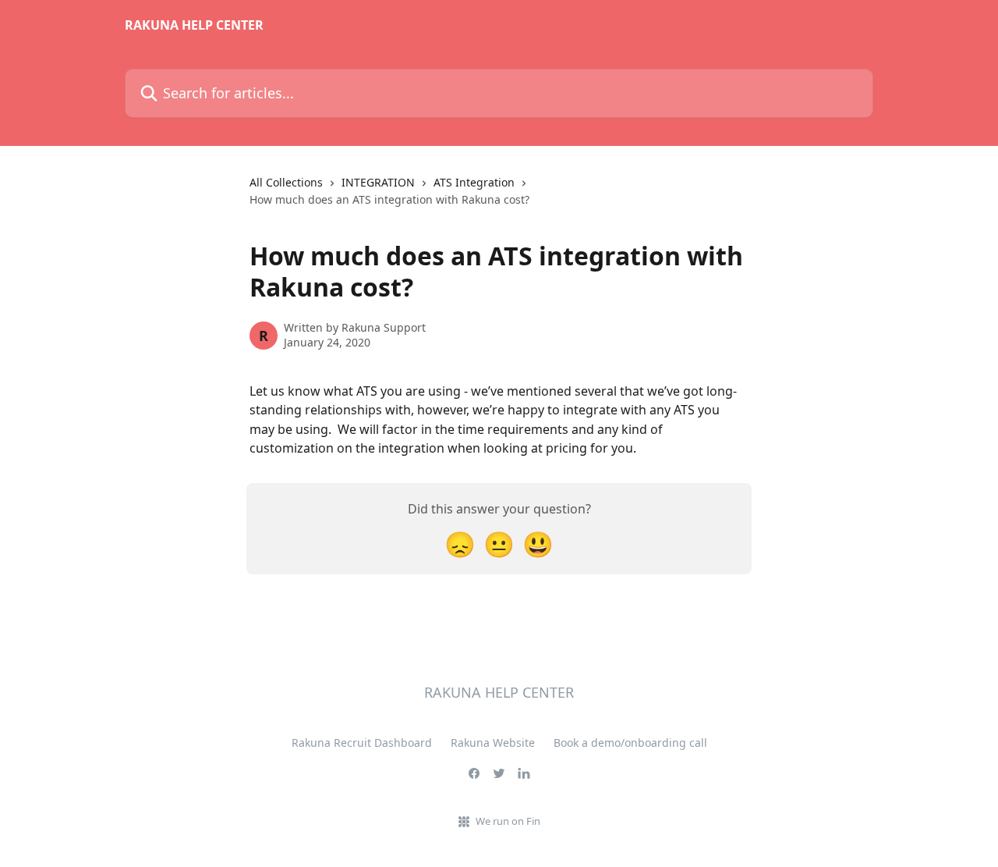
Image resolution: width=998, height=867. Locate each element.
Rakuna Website (493, 742)
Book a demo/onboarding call (630, 742)
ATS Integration (474, 182)
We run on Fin (508, 821)
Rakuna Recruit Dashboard (362, 742)
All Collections (286, 182)
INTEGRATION (378, 182)
